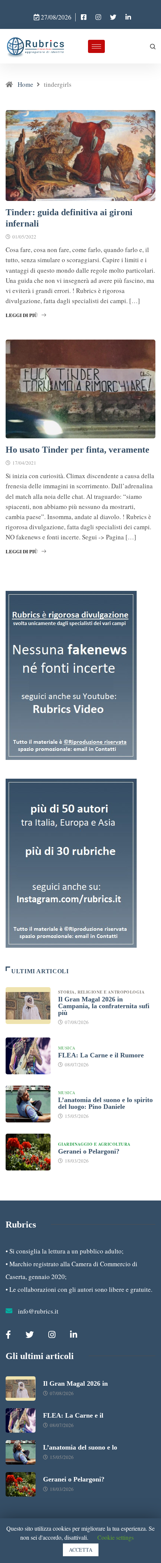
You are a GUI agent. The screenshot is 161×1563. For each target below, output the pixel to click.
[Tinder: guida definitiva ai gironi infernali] (83, 17)
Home (25, 84)
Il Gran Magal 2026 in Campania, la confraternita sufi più (103, 1005)
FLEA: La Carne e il (73, 1415)
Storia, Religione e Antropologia (102, 992)
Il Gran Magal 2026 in (75, 1383)
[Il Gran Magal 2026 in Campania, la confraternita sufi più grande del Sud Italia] (28, 1005)
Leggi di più (21, 315)
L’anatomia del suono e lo (80, 1447)
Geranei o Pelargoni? (88, 1151)
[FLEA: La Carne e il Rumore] (28, 1055)
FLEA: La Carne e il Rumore (101, 1055)
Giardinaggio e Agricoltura (94, 1144)
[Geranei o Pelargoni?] (28, 1152)
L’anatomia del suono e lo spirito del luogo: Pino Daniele (105, 1103)
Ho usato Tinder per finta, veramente (77, 450)
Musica (67, 1048)
